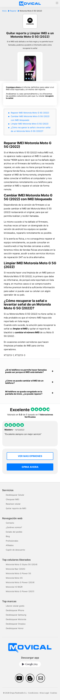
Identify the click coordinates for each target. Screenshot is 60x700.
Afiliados (10, 545)
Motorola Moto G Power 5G (18, 573)
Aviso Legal (44, 693)
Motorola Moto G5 (14, 578)
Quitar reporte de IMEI (16, 508)
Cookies (53, 693)
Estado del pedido (14, 532)
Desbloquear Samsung (16, 615)
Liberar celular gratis (15, 606)
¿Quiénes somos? (14, 527)
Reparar (13, 11)
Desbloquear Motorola (16, 619)
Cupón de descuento (15, 550)
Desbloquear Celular (15, 495)
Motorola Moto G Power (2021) (20, 591)
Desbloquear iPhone (15, 610)
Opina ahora (30, 466)
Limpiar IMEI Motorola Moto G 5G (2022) (29, 124)
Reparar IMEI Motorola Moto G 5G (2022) (30, 113)
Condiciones (33, 693)
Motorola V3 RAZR (14, 587)
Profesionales (12, 541)
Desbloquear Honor (15, 628)
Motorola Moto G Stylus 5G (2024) (21, 564)
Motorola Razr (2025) (15, 569)
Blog (8, 536)
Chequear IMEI (12, 499)
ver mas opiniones (30, 456)
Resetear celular (13, 504)
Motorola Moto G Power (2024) (20, 582)
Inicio (4, 11)
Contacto (10, 523)
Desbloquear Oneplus (15, 624)
